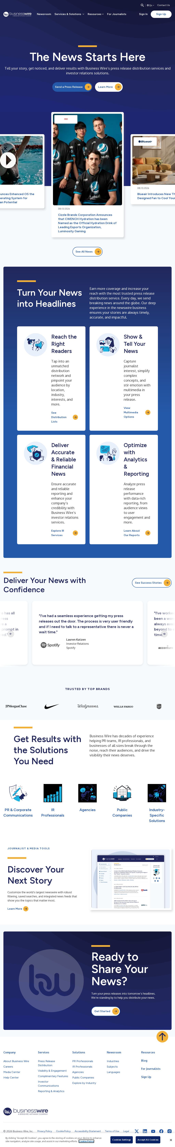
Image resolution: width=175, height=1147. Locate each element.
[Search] (142, 5)
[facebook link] (161, 1131)
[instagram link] (169, 1131)
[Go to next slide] (164, 634)
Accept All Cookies (148, 1139)
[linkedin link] (145, 1131)
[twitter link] (137, 1131)
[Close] (171, 1140)
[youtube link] (153, 1131)
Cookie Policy (86, 1141)
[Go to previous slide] (10, 634)
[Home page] (17, 14)
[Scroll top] (162, 1036)
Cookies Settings (121, 1139)
